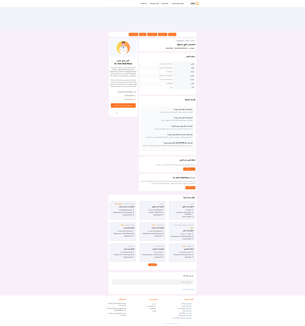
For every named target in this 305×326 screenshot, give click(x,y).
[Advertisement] (152, 19)
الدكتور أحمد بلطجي (158, 207)
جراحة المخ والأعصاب (190, 246)
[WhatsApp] (133, 113)
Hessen (192, 228)
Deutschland (169, 48)
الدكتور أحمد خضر (188, 231)
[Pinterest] (129, 113)
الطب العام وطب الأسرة (160, 225)
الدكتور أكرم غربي (189, 249)
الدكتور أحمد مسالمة (158, 228)
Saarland (153, 225)
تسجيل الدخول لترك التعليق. (188, 289)
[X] (125, 113)
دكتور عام (187, 40)
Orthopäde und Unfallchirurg (129, 204)
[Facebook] (122, 113)
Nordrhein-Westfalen (181, 48)
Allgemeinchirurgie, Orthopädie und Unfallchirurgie (184, 225)
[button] (115, 3)
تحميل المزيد (153, 264)
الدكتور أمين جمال (129, 249)
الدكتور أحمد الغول (188, 207)
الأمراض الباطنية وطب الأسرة (129, 225)
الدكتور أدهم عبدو (129, 228)
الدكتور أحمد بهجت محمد (127, 207)
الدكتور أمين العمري (158, 249)
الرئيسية (192, 40)
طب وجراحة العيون (131, 246)
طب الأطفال (162, 204)
